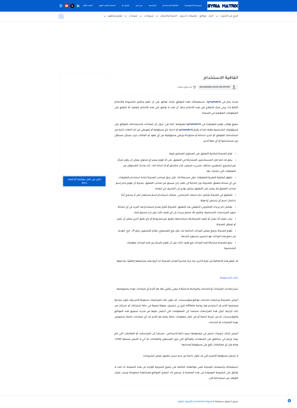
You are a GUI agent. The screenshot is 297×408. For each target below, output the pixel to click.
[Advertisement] (148, 49)
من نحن (139, 6)
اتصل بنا (125, 6)
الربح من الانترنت (229, 16)
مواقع (203, 16)
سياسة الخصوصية (193, 6)
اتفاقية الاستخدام (171, 6)
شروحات (149, 16)
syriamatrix (214, 102)
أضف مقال (88, 6)
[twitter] (72, 6)
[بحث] (61, 16)
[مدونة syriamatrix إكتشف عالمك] (222, 6)
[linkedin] (78, 6)
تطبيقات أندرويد (188, 16)
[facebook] (61, 6)
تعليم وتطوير (115, 16)
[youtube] (67, 6)
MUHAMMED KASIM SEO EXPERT (215, 87)
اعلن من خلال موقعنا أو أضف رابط (84, 181)
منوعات (133, 16)
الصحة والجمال (168, 16)
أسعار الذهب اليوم (107, 6)
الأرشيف (152, 6)
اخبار (211, 16)
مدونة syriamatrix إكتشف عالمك (194, 402)
